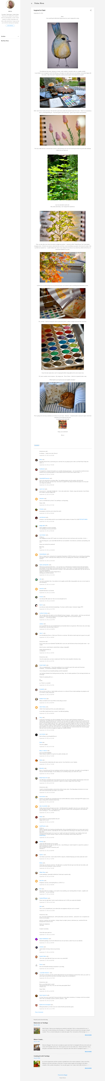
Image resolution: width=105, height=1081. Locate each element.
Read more (88, 1035)
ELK (40, 888)
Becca (10, 11)
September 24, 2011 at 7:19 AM (46, 764)
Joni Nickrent (42, 517)
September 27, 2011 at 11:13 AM (47, 910)
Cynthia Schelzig (43, 613)
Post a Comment (39, 1012)
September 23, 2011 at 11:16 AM (47, 584)
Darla (40, 742)
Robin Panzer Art (43, 777)
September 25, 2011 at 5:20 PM (46, 837)
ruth (40, 579)
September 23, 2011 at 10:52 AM (47, 560)
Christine (41, 509)
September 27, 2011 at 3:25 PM (46, 952)
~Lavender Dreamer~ (44, 972)
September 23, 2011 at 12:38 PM (47, 629)
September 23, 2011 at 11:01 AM (47, 575)
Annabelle (41, 689)
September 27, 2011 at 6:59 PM (46, 960)
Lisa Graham (42, 535)
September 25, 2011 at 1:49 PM (46, 812)
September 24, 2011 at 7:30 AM (46, 773)
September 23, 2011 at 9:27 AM (46, 505)
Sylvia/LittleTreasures (44, 478)
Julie (40, 906)
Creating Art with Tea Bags (42, 1056)
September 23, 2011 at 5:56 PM (46, 694)
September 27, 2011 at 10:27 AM (47, 902)
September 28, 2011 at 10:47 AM (47, 978)
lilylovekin (41, 768)
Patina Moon (39, 3)
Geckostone (42, 796)
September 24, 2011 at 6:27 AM (46, 746)
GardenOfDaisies (43, 898)
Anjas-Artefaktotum (43, 938)
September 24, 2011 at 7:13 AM (46, 756)
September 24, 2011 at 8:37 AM (46, 783)
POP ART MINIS (83, 519)
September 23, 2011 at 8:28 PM (46, 702)
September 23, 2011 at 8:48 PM (46, 713)
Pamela (41, 841)
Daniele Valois (42, 956)
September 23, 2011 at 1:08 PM (46, 637)
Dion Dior (41, 880)
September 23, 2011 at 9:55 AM (46, 530)
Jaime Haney (42, 706)
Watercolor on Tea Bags (41, 1023)
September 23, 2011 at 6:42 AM (46, 455)
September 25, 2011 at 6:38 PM (46, 850)
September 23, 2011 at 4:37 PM (46, 661)
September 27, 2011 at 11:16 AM (47, 934)
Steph (40, 816)
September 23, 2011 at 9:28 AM (46, 513)
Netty (40, 459)
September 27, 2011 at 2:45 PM (46, 942)
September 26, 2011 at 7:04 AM (46, 868)
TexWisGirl (41, 469)
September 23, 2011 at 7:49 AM (46, 474)
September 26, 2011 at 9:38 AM (46, 884)
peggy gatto (42, 525)
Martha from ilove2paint (44, 1004)
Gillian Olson (42, 872)
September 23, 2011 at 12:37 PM (47, 619)
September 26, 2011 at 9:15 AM (46, 876)
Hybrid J (41, 854)
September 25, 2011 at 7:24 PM (46, 858)
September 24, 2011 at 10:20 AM (47, 792)
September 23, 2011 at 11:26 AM (47, 592)
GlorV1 (41, 605)
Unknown (41, 498)
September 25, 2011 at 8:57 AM (46, 802)
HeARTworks (42, 826)
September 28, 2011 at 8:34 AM (46, 968)
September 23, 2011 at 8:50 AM (46, 485)
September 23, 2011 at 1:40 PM (46, 652)
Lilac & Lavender (43, 806)
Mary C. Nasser (43, 750)
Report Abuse (63, 1077)
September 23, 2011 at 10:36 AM (47, 550)
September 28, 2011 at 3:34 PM (46, 991)
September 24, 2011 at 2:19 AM (46, 730)
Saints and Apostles (44, 564)
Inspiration (36, 445)
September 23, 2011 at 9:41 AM (46, 521)
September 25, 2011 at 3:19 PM (46, 822)
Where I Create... (38, 1039)
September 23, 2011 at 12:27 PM (47, 609)
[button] (91, 10)
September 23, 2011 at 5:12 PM (46, 685)
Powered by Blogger (62, 1075)
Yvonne (41, 596)
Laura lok (41, 588)
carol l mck (42, 489)
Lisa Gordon (42, 734)
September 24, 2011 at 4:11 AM (46, 738)
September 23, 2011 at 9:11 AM (46, 494)
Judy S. (41, 633)
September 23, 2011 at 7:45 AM (46, 464)
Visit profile (10, 25)
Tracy (40, 717)
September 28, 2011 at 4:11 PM (46, 1000)
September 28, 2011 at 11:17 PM (47, 1008)
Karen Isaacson (43, 995)
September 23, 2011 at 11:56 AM (47, 600)
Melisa (40, 862)
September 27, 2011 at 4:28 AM (46, 894)
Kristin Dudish (42, 665)
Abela (40, 760)
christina (41, 946)
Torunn (41, 964)
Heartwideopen (42, 554)
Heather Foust (42, 698)
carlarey (41, 623)
